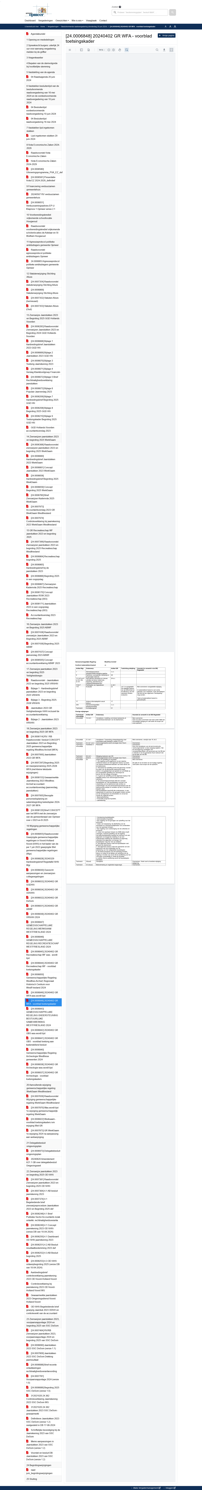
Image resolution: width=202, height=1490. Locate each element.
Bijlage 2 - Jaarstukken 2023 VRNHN (42, 721)
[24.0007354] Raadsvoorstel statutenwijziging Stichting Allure (42, 283)
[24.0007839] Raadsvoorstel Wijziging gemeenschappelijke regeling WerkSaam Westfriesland (43, 1099)
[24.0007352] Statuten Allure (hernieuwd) (42, 299)
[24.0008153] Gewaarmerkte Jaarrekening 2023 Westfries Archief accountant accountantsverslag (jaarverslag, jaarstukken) (42, 784)
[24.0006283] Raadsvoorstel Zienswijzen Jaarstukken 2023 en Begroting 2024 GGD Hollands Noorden (42, 331)
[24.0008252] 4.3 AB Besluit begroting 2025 (42, 1254)
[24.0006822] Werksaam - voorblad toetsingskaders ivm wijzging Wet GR (41, 1122)
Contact (103, 20)
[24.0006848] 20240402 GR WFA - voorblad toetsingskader (42, 1002)
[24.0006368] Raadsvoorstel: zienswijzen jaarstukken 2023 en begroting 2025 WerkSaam (42, 447)
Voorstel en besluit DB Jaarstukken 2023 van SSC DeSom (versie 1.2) (39, 1456)
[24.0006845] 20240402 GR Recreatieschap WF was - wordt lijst (42, 954)
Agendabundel (37, 34)
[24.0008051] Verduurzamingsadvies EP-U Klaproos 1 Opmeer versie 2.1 (40, 205)
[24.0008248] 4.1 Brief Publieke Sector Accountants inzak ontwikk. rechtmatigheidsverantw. (43, 1217)
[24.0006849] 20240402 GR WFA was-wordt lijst (42, 994)
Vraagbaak (91, 20)
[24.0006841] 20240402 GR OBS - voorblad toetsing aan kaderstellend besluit (42, 1041)
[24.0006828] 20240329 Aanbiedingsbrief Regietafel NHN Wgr (42, 861)
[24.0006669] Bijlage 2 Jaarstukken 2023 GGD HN (39, 354)
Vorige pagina (168, 35)
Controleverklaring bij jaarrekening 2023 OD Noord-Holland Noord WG (40, 1287)
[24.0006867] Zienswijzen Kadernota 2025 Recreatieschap (42, 586)
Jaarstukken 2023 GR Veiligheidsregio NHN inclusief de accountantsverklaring (42, 711)
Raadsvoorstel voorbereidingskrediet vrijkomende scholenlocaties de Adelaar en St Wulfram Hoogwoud (43, 231)
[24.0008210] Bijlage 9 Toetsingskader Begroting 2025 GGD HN (41, 419)
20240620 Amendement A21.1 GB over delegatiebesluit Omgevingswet (41, 1162)
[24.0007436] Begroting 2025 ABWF (42, 645)
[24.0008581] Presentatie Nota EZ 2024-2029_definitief (40, 179)
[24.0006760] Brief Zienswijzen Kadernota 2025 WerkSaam (40, 498)
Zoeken (115, 7)
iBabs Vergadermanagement (146, 1488)
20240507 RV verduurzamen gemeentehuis (42, 196)
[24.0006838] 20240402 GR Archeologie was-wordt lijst (42, 1066)
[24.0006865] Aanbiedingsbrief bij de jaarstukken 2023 (37, 567)
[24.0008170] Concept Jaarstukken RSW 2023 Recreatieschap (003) (39, 595)
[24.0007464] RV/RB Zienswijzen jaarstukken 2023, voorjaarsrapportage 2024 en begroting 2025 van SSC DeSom (42, 1335)
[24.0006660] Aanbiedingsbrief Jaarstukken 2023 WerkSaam (40, 459)
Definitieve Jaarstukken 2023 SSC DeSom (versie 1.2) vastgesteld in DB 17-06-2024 (42, 1421)
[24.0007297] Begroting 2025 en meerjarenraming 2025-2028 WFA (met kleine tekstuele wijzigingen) (42, 768)
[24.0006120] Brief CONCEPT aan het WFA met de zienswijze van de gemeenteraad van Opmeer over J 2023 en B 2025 (43, 815)
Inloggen (169, 1488)
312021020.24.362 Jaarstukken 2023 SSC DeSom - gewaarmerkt (42, 1410)
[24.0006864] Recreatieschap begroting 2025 (43, 558)
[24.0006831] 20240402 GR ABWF (42, 907)
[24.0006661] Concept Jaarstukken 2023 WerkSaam (40, 469)
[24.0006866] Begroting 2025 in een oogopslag (42, 578)
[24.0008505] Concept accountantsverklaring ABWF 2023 (43, 661)
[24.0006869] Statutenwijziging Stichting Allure (42, 291)
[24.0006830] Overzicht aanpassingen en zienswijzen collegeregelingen (40, 873)
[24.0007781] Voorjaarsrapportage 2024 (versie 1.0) (42, 1379)
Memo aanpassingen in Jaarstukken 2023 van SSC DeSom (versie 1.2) (40, 1444)
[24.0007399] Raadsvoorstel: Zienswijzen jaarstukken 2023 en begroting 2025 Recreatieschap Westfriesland (42, 547)
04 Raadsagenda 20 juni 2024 (40, 78)
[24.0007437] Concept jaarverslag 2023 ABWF (39, 653)
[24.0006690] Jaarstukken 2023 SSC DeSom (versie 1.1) (41, 1347)
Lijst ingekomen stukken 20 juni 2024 (41, 137)
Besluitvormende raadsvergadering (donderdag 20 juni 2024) (84, 27)
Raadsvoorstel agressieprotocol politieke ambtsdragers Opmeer (38, 253)
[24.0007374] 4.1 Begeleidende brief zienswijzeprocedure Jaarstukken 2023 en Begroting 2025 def (42, 1204)
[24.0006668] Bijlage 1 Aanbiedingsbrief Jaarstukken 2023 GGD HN (40, 344)
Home (42, 27)
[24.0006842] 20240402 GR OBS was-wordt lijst (42, 1032)
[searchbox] (140, 12)
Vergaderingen (45, 20)
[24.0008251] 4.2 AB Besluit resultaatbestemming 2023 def (42, 1246)
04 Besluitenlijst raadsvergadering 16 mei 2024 (41, 120)
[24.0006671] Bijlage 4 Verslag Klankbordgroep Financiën (43, 370)
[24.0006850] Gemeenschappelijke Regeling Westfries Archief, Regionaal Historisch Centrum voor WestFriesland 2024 (41, 981)
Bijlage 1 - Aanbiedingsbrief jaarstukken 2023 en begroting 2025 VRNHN (42, 691)
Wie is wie (77, 20)
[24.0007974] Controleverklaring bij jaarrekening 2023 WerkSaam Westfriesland (43, 521)
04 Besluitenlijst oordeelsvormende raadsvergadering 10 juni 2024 (41, 110)
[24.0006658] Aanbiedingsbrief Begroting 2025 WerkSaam (42, 478)
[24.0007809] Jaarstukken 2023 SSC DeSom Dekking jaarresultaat (41, 1356)
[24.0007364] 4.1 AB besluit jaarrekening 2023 (42, 1192)
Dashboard (30, 20)
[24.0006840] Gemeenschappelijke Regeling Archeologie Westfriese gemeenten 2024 (41, 1054)
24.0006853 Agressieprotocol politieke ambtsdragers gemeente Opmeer (43, 264)
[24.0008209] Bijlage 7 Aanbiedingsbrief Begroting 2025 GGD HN (42, 399)
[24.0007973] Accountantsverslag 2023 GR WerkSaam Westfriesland (40, 509)
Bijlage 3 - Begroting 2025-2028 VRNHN (41, 701)
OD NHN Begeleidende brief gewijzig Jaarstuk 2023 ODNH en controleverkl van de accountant (42, 1310)
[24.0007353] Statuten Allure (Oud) (42, 308)
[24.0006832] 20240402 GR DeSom (42, 899)
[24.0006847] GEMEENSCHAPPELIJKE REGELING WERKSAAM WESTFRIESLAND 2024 (39, 927)
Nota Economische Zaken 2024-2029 (41, 162)
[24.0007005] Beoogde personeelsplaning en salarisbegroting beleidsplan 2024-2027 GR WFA (43, 800)
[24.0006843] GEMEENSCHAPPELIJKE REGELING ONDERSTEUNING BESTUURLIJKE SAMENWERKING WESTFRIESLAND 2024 (42, 1017)
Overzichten (61, 20)
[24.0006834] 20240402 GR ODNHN (42, 891)
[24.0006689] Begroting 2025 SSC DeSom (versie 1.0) (42, 1389)
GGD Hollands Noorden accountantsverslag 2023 (40, 429)
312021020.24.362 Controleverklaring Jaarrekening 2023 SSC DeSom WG (42, 1399)
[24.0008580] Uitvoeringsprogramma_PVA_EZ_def (44, 171)
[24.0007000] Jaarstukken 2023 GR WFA (41, 756)
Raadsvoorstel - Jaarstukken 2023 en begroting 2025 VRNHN (42, 682)
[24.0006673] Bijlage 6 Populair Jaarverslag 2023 (39, 390)
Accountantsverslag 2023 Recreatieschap (41, 617)
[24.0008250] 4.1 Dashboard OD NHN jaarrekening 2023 (42, 1238)
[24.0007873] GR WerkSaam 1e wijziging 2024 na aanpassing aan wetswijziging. (42, 1133)
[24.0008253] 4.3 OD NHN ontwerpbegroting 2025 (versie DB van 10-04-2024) (43, 1264)
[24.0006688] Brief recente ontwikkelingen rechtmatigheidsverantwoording (41, 1368)
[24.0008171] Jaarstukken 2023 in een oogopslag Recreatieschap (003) (41, 607)
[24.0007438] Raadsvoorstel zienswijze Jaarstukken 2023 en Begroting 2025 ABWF (42, 635)
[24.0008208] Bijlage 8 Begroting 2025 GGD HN (39, 409)
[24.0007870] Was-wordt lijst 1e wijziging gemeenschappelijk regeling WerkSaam (42, 1110)
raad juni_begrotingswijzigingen (39, 1471)
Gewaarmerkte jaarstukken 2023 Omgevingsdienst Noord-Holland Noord (41, 1298)
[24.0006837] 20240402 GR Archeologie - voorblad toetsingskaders (42, 1075)
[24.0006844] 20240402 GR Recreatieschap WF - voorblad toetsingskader (42, 966)
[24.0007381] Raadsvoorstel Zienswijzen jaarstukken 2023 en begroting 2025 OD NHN (42, 1182)
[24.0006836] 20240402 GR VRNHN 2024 (42, 915)
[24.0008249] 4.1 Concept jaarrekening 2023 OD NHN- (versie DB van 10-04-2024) (41, 1228)
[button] (172, 12)
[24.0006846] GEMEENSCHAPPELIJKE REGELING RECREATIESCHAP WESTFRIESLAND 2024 (42, 942)
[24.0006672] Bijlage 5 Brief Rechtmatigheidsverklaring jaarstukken (42, 380)
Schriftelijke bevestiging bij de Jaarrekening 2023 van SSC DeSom (43, 1433)
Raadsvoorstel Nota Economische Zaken (38, 154)
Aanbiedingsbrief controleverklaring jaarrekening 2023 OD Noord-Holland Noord (41, 1275)
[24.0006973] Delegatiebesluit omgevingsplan (43, 1152)
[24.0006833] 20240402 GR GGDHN (42, 883)
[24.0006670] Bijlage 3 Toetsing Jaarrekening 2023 (39, 362)
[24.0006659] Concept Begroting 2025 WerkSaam (39, 489)
